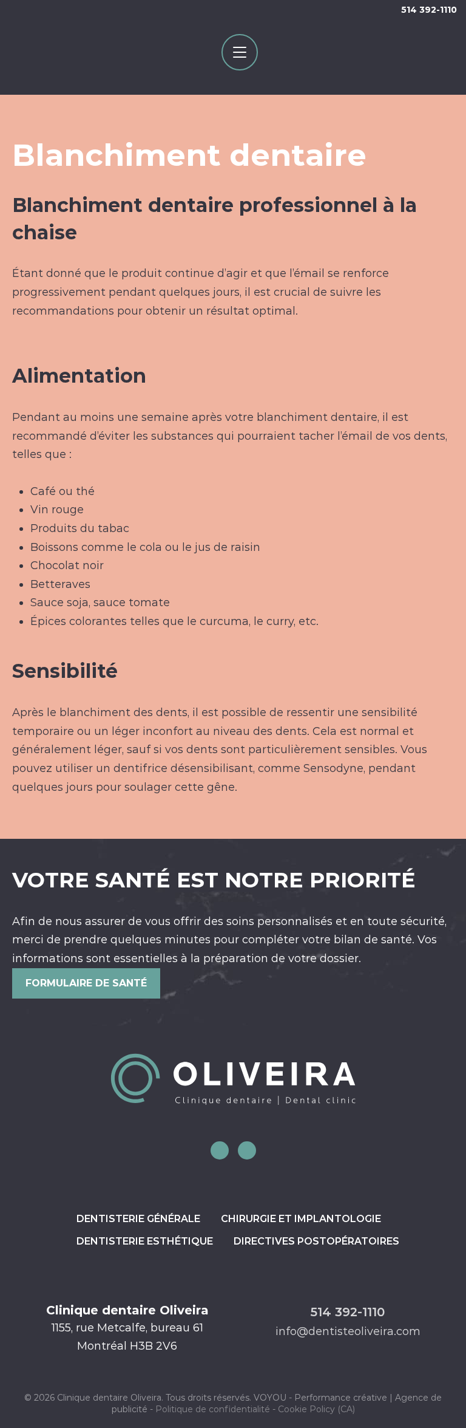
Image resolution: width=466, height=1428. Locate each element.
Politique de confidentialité (212, 1409)
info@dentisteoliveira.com (347, 1331)
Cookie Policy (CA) (316, 1409)
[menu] (239, 52)
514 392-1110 (429, 9)
